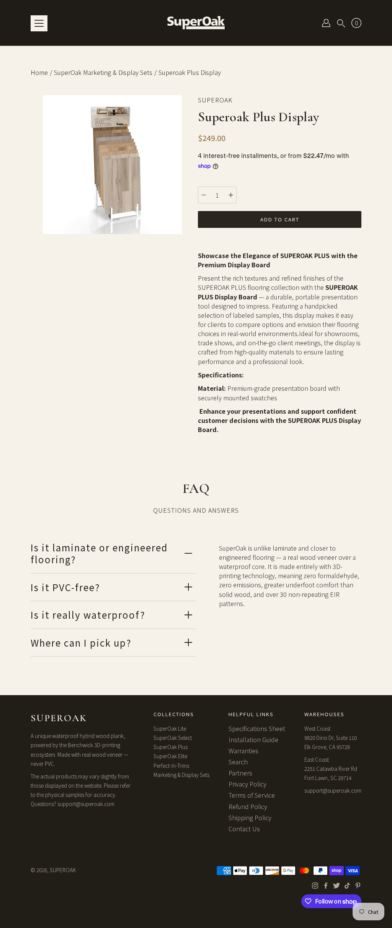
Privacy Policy (247, 783)
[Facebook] (325, 885)
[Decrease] (203, 195)
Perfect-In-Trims (171, 765)
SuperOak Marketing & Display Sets (103, 72)
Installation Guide (253, 739)
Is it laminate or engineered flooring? (99, 553)
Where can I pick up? (81, 642)
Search (238, 761)
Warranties (243, 750)
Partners (240, 772)
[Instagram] (315, 885)
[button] (341, 23)
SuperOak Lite (170, 728)
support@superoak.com (85, 804)
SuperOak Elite (170, 756)
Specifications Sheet (257, 728)
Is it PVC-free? (65, 587)
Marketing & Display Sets (181, 774)
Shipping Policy (250, 817)
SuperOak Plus (171, 747)
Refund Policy (248, 806)
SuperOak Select (173, 737)
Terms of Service (252, 795)
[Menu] (39, 23)
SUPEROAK (63, 870)
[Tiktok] (347, 885)
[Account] (326, 23)
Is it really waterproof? (88, 614)
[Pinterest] (357, 885)
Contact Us (244, 828)
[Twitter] (336, 885)
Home (39, 72)
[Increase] (231, 195)
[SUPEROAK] (196, 23)
